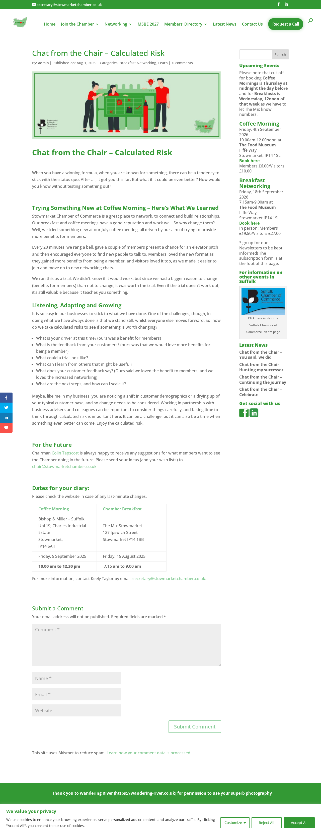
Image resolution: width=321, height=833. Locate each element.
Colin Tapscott (65, 453)
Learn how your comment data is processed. (149, 753)
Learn (163, 62)
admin (43, 62)
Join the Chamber (77, 24)
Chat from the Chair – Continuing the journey (262, 379)
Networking (116, 24)
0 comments (182, 62)
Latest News (224, 24)
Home (49, 24)
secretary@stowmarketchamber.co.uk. (169, 578)
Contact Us (252, 24)
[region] (160, 818)
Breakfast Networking (138, 62)
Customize (233, 822)
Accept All (299, 822)
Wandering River (96, 793)
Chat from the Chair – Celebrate (260, 392)
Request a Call (285, 24)
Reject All (266, 822)
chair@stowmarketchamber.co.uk (64, 466)
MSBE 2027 (148, 24)
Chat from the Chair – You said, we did (260, 354)
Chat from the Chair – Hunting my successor (261, 367)
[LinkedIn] (286, 4)
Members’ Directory (183, 24)
